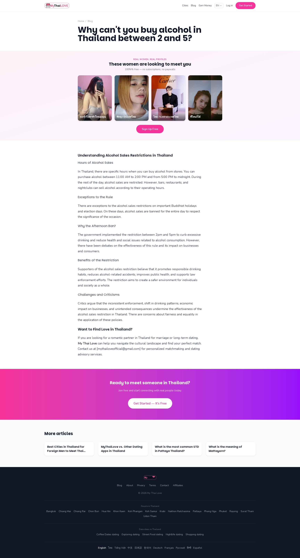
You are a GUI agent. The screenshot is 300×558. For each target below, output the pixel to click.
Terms (152, 485)
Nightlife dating (174, 534)
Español (197, 547)
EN (217, 5)
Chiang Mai (65, 511)
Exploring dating (131, 534)
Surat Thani (247, 511)
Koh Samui (151, 511)
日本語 (138, 547)
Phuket (223, 511)
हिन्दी (189, 547)
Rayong (234, 511)
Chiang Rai (79, 511)
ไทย (110, 547)
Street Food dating (152, 534)
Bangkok (51, 511)
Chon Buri (93, 511)
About (129, 485)
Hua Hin (106, 511)
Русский (180, 547)
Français (169, 547)
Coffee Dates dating (108, 534)
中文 (130, 547)
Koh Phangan (135, 511)
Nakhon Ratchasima (179, 511)
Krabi (162, 511)
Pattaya (197, 511)
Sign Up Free (150, 129)
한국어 (147, 547)
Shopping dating (195, 534)
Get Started (245, 5)
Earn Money (205, 5)
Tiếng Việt (120, 547)
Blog (193, 5)
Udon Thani (150, 516)
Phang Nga (210, 511)
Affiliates (178, 485)
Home (81, 21)
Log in (229, 5)
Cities (185, 5)
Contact (164, 485)
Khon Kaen (119, 511)
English (102, 547)
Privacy (141, 485)
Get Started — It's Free (150, 403)
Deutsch (157, 547)
